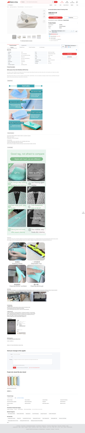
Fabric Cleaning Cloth (45, 418)
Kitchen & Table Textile (20, 413)
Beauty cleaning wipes (28, 401)
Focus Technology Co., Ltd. (36, 429)
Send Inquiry (55, 17)
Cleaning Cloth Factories (36, 418)
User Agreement (48, 429)
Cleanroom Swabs (10, 403)
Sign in (77, 2)
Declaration (52, 429)
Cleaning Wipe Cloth (54, 418)
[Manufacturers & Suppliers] (12, 2)
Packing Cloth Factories (11, 418)
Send (14, 367)
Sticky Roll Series (62, 401)
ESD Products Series (45, 403)
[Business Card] (76, 49)
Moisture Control (62, 403)
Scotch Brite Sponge (35, 413)
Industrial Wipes (44, 399)
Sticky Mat (44, 401)
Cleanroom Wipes (9, 399)
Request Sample (66, 20)
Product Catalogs (21, 397)
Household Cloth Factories (27, 418)
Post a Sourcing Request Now (34, 367)
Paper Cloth (19, 418)
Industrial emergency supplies (11, 401)
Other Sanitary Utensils (11, 413)
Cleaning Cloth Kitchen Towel (24, 420)
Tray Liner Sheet (27, 399)
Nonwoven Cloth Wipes (62, 418)
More (8, 422)
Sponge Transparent (44, 413)
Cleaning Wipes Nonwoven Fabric (13, 420)
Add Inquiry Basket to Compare (27, 40)
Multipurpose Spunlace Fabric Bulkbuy (37, 420)
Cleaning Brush (28, 413)
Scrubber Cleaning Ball (52, 413)
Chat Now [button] (71, 17)
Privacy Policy (57, 429)
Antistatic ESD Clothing (63, 399)
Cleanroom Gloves (27, 403)
